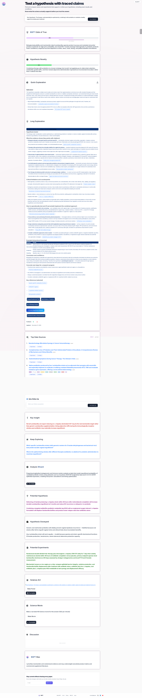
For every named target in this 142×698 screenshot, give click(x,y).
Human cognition (120, 60)
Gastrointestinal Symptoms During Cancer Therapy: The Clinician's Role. (52, 359)
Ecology (118, 51)
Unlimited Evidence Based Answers (36, 315)
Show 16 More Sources (32, 387)
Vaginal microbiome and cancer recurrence (58, 176)
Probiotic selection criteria (89, 184)
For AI (63, 695)
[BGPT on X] (98, 695)
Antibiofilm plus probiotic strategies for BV (51, 237)
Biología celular (120, 40)
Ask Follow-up (93, 405)
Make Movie (32, 616)
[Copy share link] (97, 82)
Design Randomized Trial (33, 299)
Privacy (67, 695)
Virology (118, 63)
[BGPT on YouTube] (103, 695)
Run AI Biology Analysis (32, 304)
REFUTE (71, 695)
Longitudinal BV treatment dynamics (79, 151)
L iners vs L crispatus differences (46, 196)
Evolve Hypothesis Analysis (36, 310)
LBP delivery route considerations (84, 221)
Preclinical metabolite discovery (36, 269)
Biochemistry (119, 57)
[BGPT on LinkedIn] (100, 695)
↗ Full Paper (39, 346)
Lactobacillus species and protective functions (48, 104)
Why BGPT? (137, 1)
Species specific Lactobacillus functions (72, 144)
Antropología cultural (121, 54)
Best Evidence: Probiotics (48, 299)
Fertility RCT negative (33, 286)
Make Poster (31, 589)
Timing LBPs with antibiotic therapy (42, 229)
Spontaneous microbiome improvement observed (39, 191)
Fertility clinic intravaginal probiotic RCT (52, 160)
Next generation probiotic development (64, 169)
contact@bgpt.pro (93, 695)
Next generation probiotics (34, 294)
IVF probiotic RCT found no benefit (62, 109)
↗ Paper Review (32, 346)
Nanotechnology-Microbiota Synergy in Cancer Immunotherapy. (49, 343)
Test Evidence (93, 19)
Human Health (119, 43)
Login (119, 34)
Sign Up (119, 31)
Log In (75, 695)
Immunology (119, 49)
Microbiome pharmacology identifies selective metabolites (41, 214)
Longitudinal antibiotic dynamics (36, 290)
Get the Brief (49, 682)
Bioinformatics (119, 46)
